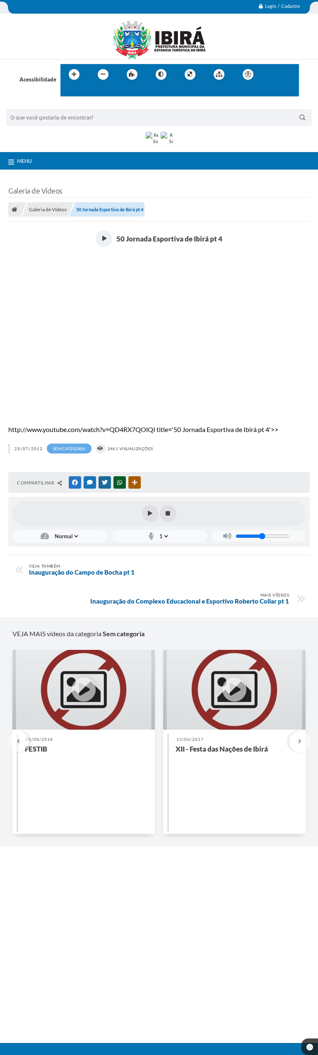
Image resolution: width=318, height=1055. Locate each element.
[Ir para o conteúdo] (271, 74)
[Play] (150, 513)
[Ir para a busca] (68, 91)
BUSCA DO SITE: (30, 105)
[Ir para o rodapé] (87, 91)
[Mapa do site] (219, 74)
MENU (24, 161)
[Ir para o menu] (290, 74)
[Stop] (168, 513)
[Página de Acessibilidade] (248, 74)
